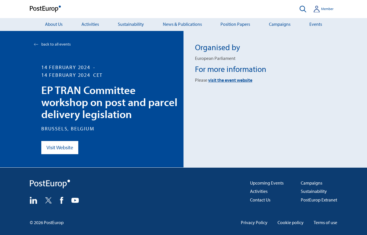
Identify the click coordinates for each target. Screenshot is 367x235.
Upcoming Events (267, 183)
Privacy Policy (254, 222)
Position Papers (235, 24)
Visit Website (59, 147)
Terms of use (325, 222)
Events (315, 24)
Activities (90, 24)
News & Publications (182, 24)
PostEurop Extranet (319, 200)
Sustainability (131, 24)
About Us (54, 24)
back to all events (56, 44)
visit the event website (230, 80)
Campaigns (279, 24)
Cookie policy (291, 222)
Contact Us (260, 200)
